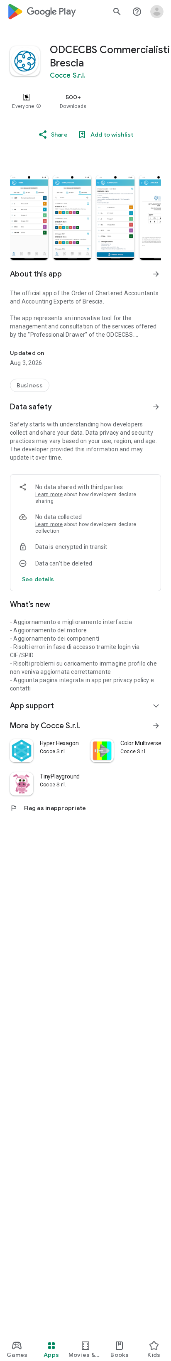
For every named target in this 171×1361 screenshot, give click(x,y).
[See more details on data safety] (38, 579)
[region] (85, 101)
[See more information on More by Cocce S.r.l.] (156, 726)
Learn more (49, 494)
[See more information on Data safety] (156, 407)
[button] (38, 106)
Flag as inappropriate (48, 808)
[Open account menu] (157, 12)
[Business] (29, 385)
